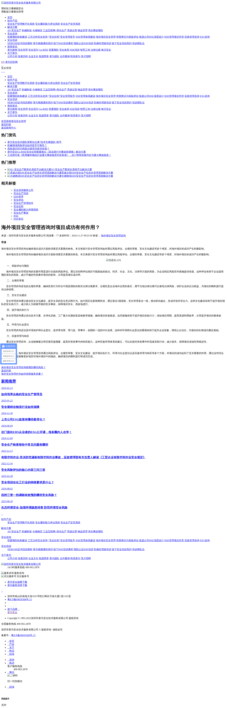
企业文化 (33, 56)
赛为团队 (54, 56)
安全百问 (33, 50)
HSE (16, 216)
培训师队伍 (138, 43)
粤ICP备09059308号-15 (19, 599)
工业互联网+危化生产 (55, 30)
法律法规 (96, 50)
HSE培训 (75, 50)
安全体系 (64, 50)
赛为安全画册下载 (17, 582)
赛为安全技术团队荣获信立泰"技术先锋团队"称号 (34, 142)
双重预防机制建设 (17, 37)
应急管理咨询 (192, 37)
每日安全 (106, 50)
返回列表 (6, 124)
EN (3, 62)
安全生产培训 (21, 193)
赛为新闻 (12, 50)
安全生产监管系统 (70, 24)
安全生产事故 (21, 213)
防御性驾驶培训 (102, 43)
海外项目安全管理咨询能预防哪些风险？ (23, 367)
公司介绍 (12, 56)
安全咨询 (12, 33)
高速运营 (72, 30)
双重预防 (54, 50)
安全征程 (18, 206)
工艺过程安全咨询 (38, 37)
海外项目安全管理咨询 (113, 235)
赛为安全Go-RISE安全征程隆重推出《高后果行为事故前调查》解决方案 (46, 152)
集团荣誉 (44, 56)
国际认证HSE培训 (83, 43)
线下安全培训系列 (122, 43)
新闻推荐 (8, 381)
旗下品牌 (13, 609)
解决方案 (12, 27)
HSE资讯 (18, 219)
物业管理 (83, 30)
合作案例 (65, 56)
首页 (9, 17)
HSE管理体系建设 (85, 37)
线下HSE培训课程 (63, 43)
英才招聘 (86, 56)
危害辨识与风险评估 (127, 37)
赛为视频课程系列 (43, 43)
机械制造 (27, 30)
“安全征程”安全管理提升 (61, 37)
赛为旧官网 (11, 62)
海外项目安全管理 (106, 37)
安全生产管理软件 (23, 203)
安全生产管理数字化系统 (21, 24)
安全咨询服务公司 (23, 190)
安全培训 (12, 40)
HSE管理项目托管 (174, 37)
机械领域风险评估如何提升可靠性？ (27, 145)
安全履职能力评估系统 (47, 24)
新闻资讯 (12, 46)
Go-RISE (43, 50)
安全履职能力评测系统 (26, 209)
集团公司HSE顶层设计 (151, 37)
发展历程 (23, 56)
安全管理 (23, 50)
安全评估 (18, 200)
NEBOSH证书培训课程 (19, 43)
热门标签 (12, 602)
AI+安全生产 (14, 30)
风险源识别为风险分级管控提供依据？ (28, 148)
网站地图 (12, 606)
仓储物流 (37, 30)
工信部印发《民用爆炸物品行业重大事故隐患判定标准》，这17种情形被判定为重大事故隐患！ (59, 155)
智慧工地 (85, 50)
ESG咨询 (205, 37)
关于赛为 (12, 53)
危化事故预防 (95, 30)
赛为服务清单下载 (17, 585)
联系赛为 (75, 56)
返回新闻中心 (8, 127)
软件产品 (12, 20)
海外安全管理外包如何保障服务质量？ (22, 374)
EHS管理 (18, 196)
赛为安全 (12, 612)
